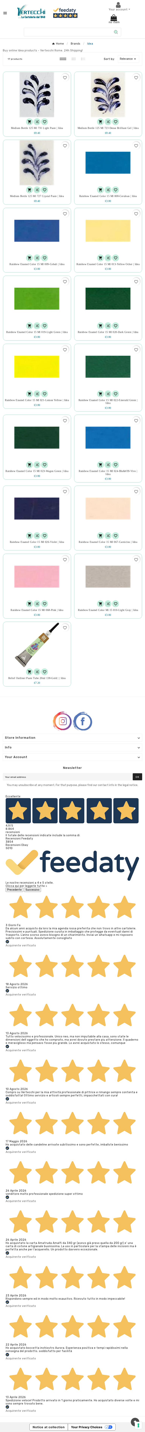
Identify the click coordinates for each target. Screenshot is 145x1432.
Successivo (32, 889)
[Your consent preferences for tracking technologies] (138, 1425)
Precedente (14, 889)
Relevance (128, 59)
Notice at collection (49, 1427)
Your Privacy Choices (86, 1427)
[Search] (116, 32)
